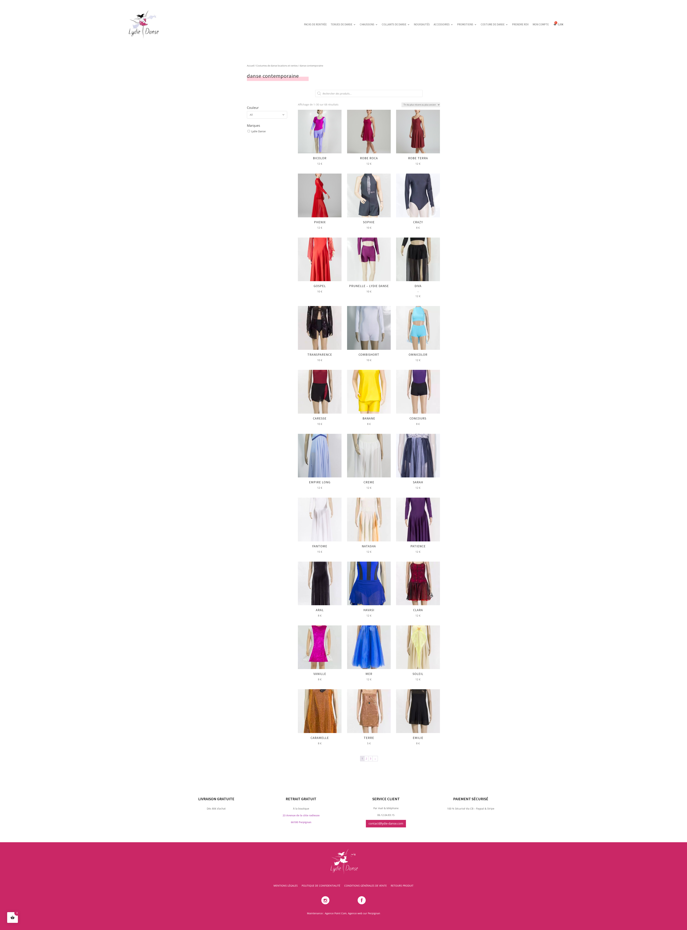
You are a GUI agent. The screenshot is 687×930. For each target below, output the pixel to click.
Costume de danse (493, 24)
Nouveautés (422, 24)
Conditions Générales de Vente (365, 885)
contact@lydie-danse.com (386, 823)
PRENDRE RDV (520, 24)
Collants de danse (394, 24)
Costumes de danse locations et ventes (277, 65)
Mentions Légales (286, 885)
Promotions (465, 24)
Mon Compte (541, 24)
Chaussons (367, 24)
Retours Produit (402, 885)
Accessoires (442, 24)
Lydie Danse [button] (258, 131)
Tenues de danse (341, 24)
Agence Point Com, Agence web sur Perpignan (352, 913)
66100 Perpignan (301, 822)
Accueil (250, 65)
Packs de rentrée (315, 24)
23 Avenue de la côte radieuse (301, 815)
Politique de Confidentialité (321, 885)
